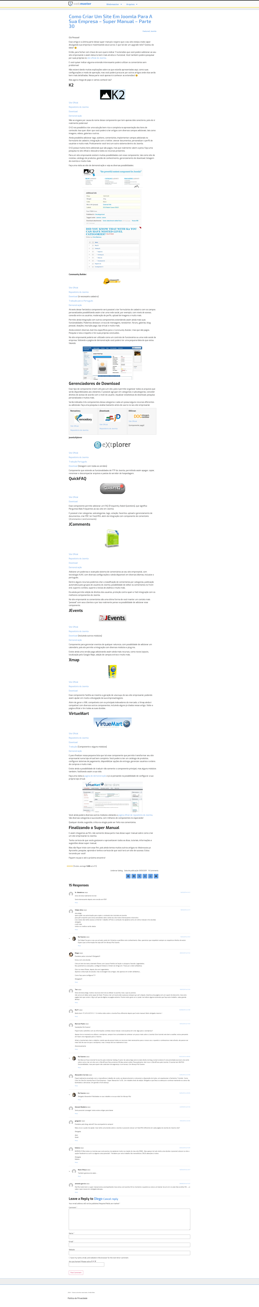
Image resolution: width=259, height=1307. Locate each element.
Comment (73, 1207)
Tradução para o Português (81, 301)
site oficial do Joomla (96, 58)
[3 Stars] (69, 866)
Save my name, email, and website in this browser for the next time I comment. (100, 1258)
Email (71, 1241)
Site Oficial (73, 102)
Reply (76, 902)
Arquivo (130, 4)
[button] (128, 876)
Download (73, 111)
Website (72, 1250)
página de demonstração (95, 776)
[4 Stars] (71, 866)
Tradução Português (78, 461)
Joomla (153, 31)
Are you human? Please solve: (80, 1261)
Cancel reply (110, 1199)
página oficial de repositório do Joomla (135, 815)
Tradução (73, 746)
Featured (146, 31)
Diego (98, 1199)
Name (71, 1233)
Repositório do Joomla (79, 107)
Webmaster (112, 4)
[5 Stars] (72, 866)
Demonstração (75, 116)
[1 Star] (67, 866)
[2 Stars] (68, 866)
